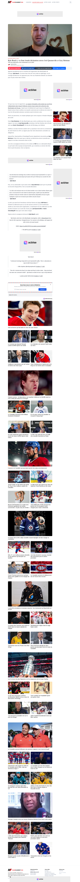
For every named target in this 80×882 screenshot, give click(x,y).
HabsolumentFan (13, 64)
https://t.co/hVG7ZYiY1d (25, 226)
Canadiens (32, 870)
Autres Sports (33, 874)
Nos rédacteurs (48, 872)
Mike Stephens (14, 294)
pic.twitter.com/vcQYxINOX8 (38, 226)
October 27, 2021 (36, 229)
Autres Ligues (33, 873)
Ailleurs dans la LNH (34, 872)
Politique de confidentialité (50, 874)
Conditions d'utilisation (49, 873)
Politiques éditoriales (49, 875)
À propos (46, 870)
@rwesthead (45, 218)
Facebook (61, 870)
